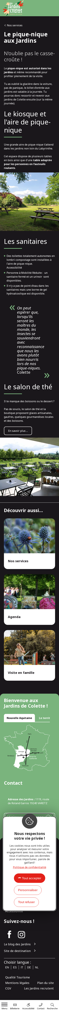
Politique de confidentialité (29, 867)
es (15, 967)
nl (37, 967)
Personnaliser (28, 890)
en (7, 967)
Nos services (14, 25)
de (29, 967)
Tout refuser (26, 902)
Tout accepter (31, 878)
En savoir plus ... (18, 431)
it (22, 967)
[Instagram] (21, 935)
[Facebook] (9, 935)
